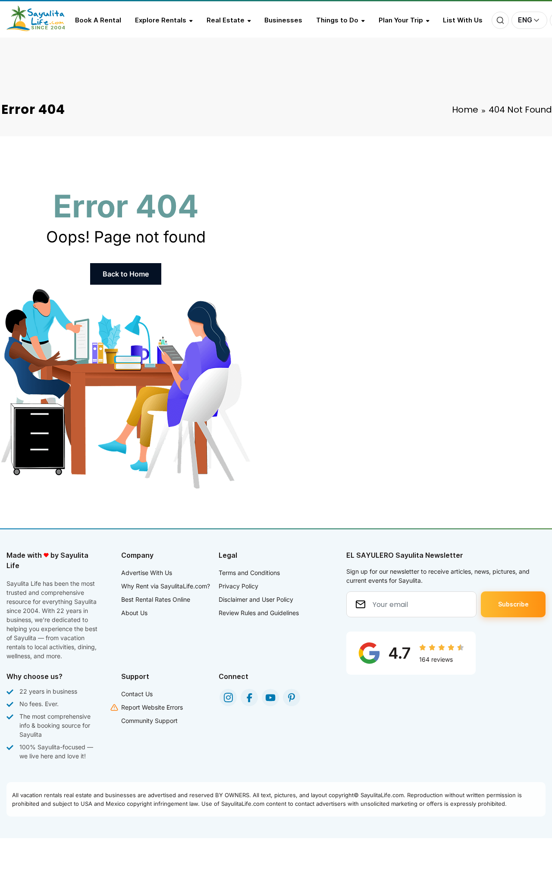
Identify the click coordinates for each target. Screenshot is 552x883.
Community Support (149, 720)
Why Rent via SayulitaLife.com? (165, 586)
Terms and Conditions (249, 572)
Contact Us (137, 694)
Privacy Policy (238, 586)
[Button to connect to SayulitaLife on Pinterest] (291, 697)
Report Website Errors (152, 707)
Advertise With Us (146, 572)
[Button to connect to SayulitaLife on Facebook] (249, 697)
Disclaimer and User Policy (256, 599)
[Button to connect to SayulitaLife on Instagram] (228, 697)
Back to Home (126, 274)
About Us (134, 612)
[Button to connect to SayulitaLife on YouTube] (270, 697)
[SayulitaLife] (40, 29)
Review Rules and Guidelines (259, 612)
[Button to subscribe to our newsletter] (513, 604)
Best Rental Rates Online (155, 599)
